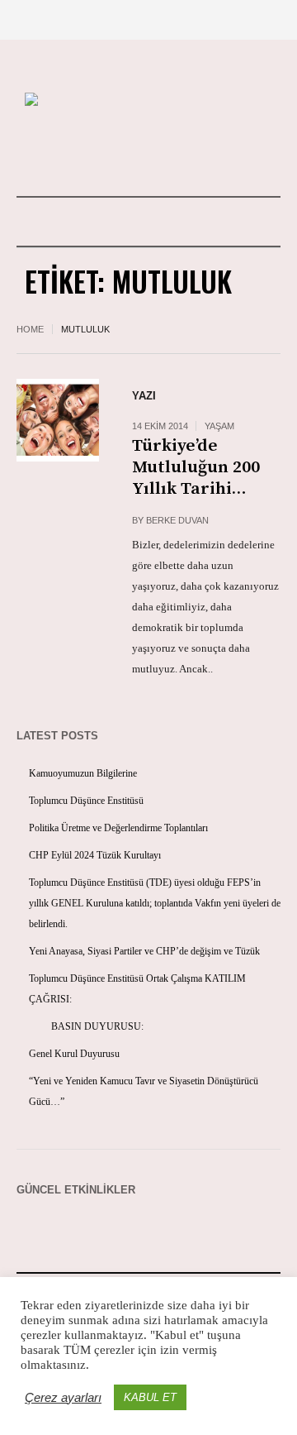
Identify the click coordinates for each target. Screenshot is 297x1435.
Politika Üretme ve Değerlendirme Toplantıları (118, 828)
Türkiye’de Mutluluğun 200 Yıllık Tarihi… (196, 467)
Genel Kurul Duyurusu (74, 1054)
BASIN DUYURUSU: (86, 1026)
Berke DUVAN (177, 520)
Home (30, 329)
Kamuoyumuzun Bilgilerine (83, 773)
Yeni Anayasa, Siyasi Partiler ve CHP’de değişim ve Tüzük (144, 951)
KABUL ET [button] (150, 1397)
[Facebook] (147, 151)
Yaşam (219, 426)
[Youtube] (119, 151)
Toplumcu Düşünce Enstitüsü (86, 800)
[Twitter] (175, 151)
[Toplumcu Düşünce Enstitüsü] (148, 101)
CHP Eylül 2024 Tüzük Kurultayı (95, 855)
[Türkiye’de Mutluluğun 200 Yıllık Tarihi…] (57, 420)
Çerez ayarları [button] (63, 1397)
